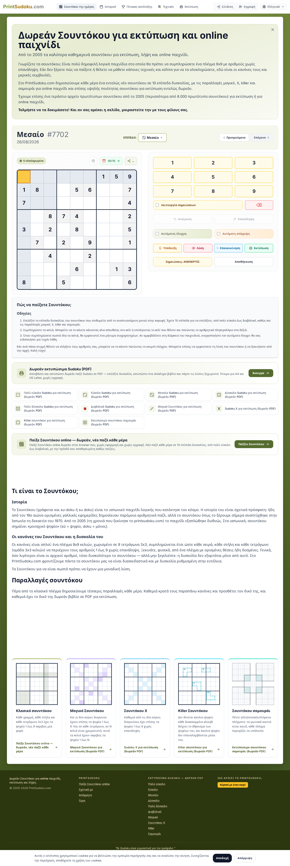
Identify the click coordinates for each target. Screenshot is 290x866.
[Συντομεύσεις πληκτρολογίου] (93, 161)
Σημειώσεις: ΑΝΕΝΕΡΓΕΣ (182, 261)
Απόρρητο (85, 795)
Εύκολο (153, 789)
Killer (151, 828)
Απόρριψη (245, 858)
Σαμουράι (154, 833)
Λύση (200, 248)
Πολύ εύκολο (156, 784)
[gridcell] (24, 176)
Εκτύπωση (261, 248)
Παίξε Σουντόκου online (94, 784)
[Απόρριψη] (272, 29)
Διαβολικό (154, 811)
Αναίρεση (185, 219)
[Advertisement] (145, 471)
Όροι (82, 800)
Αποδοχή (222, 858)
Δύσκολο (153, 800)
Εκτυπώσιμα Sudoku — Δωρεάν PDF (175, 778)
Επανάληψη (246, 219)
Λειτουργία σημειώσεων (178, 205)
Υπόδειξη (170, 248)
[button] (273, 6)
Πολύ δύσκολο (157, 806)
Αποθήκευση (244, 261)
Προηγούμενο (236, 137)
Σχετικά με (86, 789)
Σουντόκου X (156, 822)
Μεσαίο (153, 795)
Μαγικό (153, 817)
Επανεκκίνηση (230, 248)
